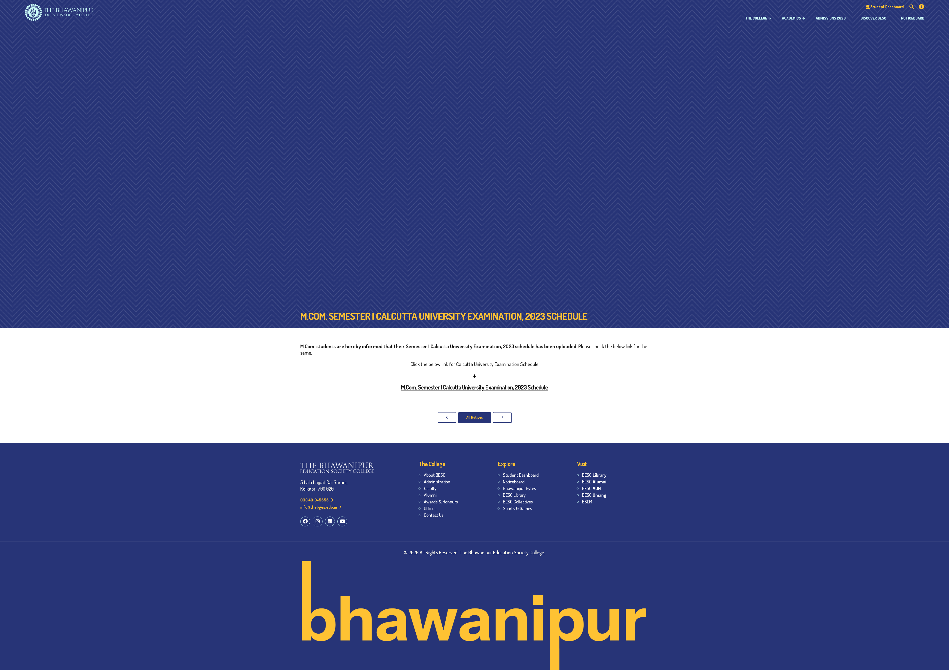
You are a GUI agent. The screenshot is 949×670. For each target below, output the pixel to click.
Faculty (430, 488)
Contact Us (434, 515)
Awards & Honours (441, 501)
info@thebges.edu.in (319, 507)
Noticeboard (912, 18)
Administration (437, 481)
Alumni (430, 495)
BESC (594, 475)
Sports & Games (517, 508)
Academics (791, 18)
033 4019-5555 (314, 499)
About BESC (434, 475)
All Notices (474, 417)
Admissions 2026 (831, 18)
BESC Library (514, 495)
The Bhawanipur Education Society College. (502, 552)
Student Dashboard (521, 475)
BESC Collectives (518, 501)
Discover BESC (873, 18)
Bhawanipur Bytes (519, 488)
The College (756, 18)
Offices (430, 508)
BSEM (587, 501)
